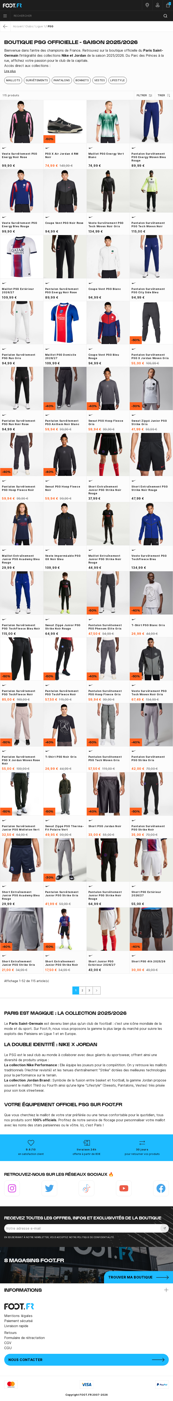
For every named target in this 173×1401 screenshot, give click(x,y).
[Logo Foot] (43, 5)
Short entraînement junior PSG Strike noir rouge (105, 490)
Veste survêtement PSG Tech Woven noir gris (106, 224)
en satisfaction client (31, 1154)
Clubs (29, 26)
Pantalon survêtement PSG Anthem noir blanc (62, 422)
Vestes (99, 80)
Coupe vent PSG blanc (104, 289)
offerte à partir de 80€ (86, 1154)
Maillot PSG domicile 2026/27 (60, 356)
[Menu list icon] (5, 15)
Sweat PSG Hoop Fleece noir (62, 488)
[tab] (86, 58)
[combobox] (91, 16)
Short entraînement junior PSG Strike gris (18, 963)
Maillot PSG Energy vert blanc (106, 155)
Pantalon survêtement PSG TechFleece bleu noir (21, 627)
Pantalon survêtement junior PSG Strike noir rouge (105, 895)
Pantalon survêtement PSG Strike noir (148, 828)
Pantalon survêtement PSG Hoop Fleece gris (105, 692)
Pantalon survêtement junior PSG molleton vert (20, 828)
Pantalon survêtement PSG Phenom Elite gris (105, 627)
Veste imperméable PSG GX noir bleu (63, 557)
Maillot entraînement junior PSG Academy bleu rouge (21, 559)
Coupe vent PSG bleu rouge (103, 356)
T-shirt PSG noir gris (60, 756)
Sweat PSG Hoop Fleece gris (105, 422)
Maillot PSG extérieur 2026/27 (18, 290)
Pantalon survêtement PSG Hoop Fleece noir (18, 488)
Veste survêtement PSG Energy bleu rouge (19, 224)
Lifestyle (117, 80)
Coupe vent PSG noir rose (64, 223)
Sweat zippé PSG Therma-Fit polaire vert (64, 828)
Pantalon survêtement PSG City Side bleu (148, 290)
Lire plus (10, 71)
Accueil (18, 26)
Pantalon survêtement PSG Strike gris (148, 758)
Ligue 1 (40, 26)
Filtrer (142, 95)
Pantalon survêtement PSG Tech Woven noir (148, 224)
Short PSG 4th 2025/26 (148, 961)
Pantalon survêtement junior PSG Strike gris (62, 893)
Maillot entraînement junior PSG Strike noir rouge (105, 559)
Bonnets (82, 80)
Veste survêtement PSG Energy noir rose (19, 155)
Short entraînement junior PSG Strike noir (61, 963)
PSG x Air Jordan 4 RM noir (61, 155)
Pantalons (62, 80)
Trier (161, 95)
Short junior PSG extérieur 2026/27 (102, 963)
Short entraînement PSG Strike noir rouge (149, 488)
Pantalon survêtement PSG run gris (18, 356)
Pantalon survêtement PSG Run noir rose (18, 422)
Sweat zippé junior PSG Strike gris (149, 422)
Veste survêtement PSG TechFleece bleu (149, 557)
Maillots (13, 80)
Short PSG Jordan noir (105, 826)
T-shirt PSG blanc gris (148, 625)
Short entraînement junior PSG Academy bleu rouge (21, 895)
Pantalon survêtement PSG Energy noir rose (62, 290)
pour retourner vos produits (142, 1154)
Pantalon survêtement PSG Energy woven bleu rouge (148, 157)
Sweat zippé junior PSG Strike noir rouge (63, 627)
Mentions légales (18, 1316)
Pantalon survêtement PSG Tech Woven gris (105, 758)
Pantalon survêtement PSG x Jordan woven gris (150, 356)
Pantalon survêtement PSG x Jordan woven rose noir (21, 760)
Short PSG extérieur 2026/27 (146, 893)
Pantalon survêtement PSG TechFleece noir (18, 692)
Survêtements (37, 80)
